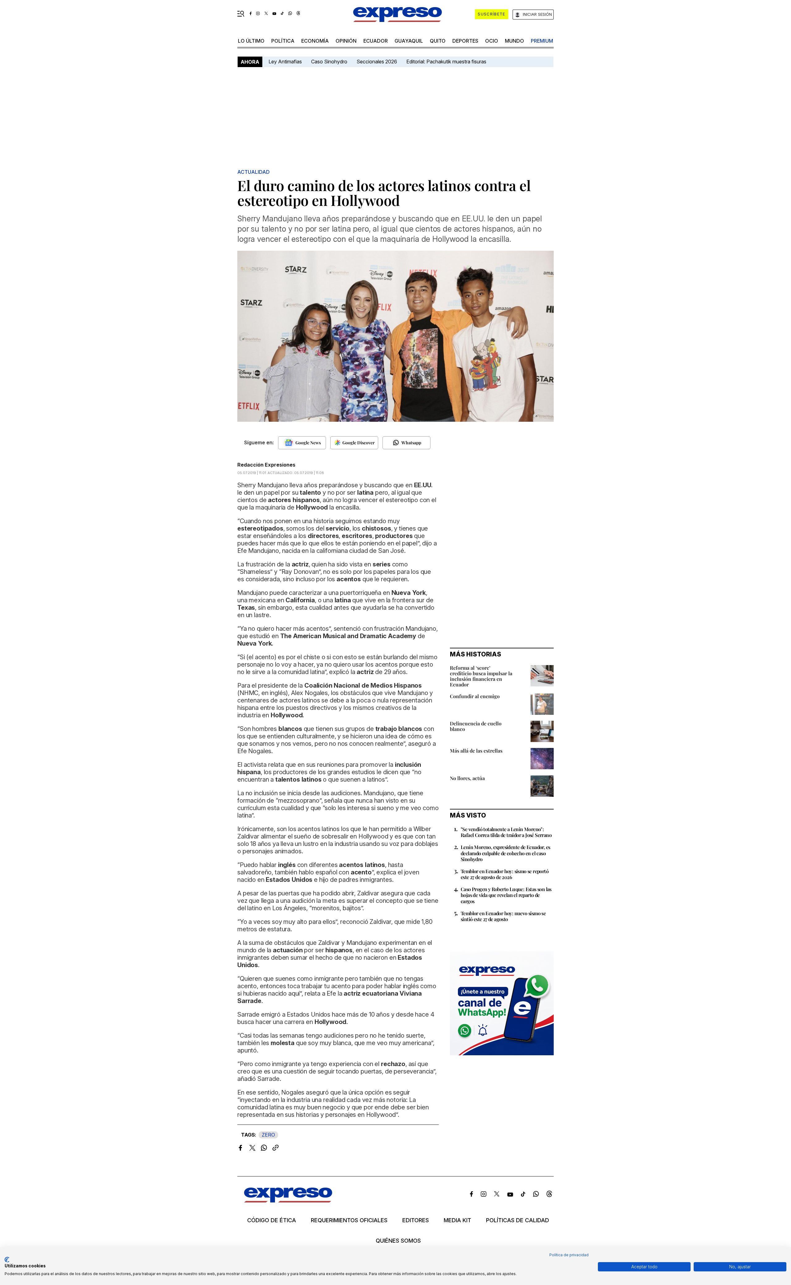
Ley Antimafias (285, 61)
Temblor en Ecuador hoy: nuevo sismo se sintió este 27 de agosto (503, 916)
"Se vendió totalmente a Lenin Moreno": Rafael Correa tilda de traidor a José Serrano (506, 832)
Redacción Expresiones (266, 464)
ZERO (268, 1135)
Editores (415, 1220)
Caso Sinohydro (329, 61)
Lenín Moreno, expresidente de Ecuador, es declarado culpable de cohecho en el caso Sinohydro (505, 853)
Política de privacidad (569, 1255)
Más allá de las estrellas (476, 750)
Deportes (465, 41)
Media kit (457, 1220)
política (282, 41)
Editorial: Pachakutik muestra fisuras (447, 61)
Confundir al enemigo (475, 696)
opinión (346, 41)
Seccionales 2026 (377, 61)
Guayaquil (409, 41)
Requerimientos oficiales (349, 1220)
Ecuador (375, 41)
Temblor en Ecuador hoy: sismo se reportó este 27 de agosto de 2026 (504, 874)
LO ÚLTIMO (251, 41)
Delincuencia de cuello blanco (475, 726)
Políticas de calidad (517, 1220)
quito (438, 41)
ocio (491, 41)
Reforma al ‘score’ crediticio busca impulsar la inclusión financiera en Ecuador (481, 676)
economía (315, 41)
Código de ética (271, 1220)
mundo (514, 41)
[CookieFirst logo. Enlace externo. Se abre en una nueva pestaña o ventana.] (7, 1259)
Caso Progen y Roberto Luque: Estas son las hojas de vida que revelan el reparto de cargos (506, 895)
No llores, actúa (467, 778)
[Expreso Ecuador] (288, 1200)
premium (542, 41)
